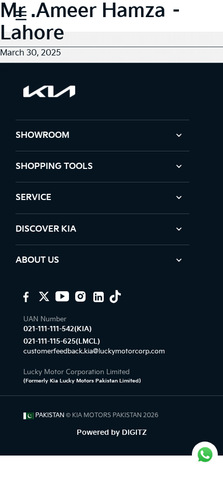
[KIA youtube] (61, 296)
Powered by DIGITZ (112, 432)
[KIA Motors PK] (43, 296)
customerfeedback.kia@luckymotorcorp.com (94, 351)
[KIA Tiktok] (115, 296)
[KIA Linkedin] (97, 296)
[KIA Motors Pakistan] (25, 296)
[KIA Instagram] (79, 296)
